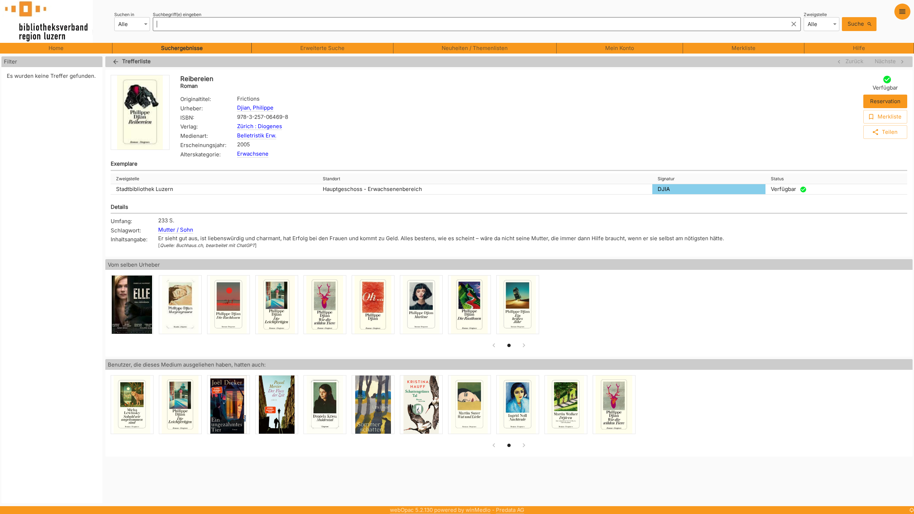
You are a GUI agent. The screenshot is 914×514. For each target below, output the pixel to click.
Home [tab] (56, 48)
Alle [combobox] (123, 24)
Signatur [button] (666, 178)
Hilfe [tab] (859, 48)
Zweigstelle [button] (127, 178)
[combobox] (468, 23)
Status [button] (777, 178)
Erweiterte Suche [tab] (322, 48)
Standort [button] (331, 178)
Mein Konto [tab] (619, 48)
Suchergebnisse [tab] (182, 48)
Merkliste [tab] (743, 48)
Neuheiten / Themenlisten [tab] (475, 48)
